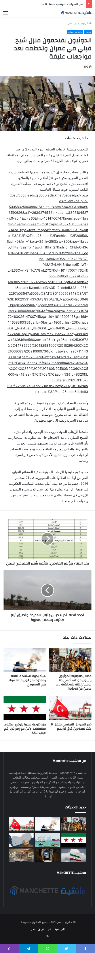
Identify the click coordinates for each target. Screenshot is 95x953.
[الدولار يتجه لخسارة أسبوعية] (21, 855)
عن (49, 929)
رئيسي (72, 23)
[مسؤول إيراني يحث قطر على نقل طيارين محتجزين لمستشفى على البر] (73, 855)
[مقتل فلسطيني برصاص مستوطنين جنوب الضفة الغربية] (47, 855)
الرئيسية (83, 23)
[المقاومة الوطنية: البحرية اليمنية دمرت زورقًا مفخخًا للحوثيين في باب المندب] (47, 840)
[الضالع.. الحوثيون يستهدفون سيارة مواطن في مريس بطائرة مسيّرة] (21, 840)
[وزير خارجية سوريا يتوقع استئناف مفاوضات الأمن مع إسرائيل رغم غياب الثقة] (25, 708)
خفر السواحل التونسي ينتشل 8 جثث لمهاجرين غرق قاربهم (48, 4)
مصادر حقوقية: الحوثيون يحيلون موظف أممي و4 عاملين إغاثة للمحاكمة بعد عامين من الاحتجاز (73, 682)
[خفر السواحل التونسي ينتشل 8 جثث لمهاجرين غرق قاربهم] (70, 708)
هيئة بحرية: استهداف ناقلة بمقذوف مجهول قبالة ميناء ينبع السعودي (27, 680)
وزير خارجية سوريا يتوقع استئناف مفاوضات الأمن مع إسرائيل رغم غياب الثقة (25, 729)
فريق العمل (37, 929)
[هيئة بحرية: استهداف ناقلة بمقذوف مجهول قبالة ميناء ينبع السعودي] (25, 660)
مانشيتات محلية (75, 32)
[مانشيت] (76, 12)
